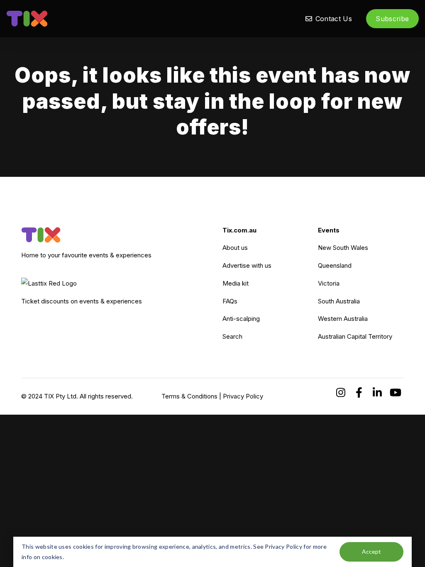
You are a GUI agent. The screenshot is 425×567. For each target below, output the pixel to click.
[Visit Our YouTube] (395, 392)
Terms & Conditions (189, 396)
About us (235, 248)
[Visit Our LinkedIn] (377, 392)
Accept (371, 551)
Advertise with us (246, 265)
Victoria (329, 283)
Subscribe (392, 19)
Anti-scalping (241, 319)
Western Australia (343, 319)
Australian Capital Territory (355, 336)
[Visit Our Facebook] (359, 392)
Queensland (335, 265)
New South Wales (343, 248)
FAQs (229, 301)
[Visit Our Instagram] (340, 392)
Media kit (235, 283)
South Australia (339, 301)
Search (232, 336)
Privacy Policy (243, 396)
